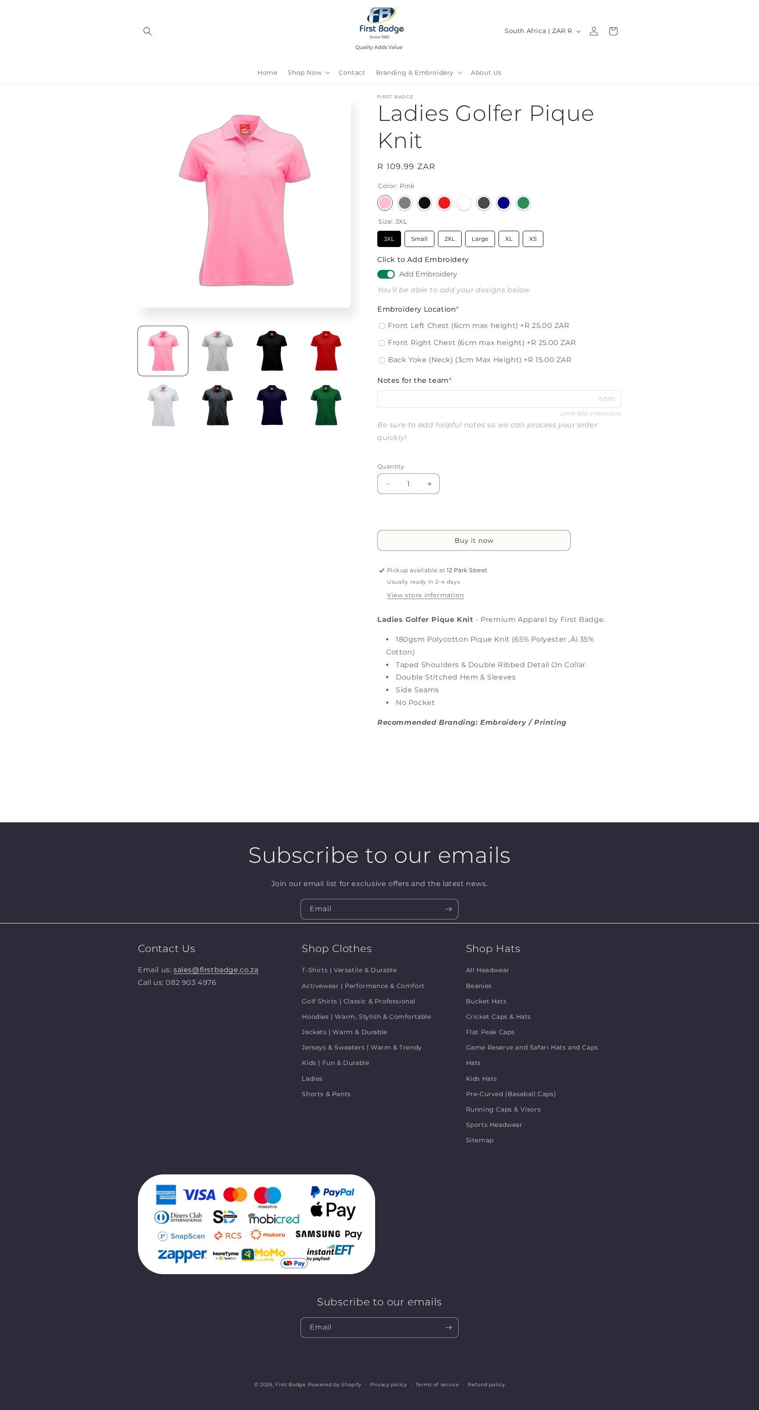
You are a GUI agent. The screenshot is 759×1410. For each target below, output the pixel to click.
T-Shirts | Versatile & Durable (349, 970)
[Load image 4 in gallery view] (326, 351)
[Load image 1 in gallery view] (163, 351)
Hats (473, 1063)
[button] (147, 31)
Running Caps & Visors (503, 1109)
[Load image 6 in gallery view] (217, 405)
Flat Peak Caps (490, 1032)
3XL (389, 236)
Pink (385, 203)
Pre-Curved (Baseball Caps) (511, 1093)
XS (533, 236)
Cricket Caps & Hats (498, 1016)
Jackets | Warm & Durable (344, 1032)
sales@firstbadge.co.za (215, 970)
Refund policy (486, 1384)
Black (424, 203)
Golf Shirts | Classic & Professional (359, 1001)
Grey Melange (404, 203)
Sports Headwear (494, 1125)
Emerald (523, 203)
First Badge (290, 1384)
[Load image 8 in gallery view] (326, 405)
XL (509, 236)
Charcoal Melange (484, 203)
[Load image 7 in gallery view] (272, 405)
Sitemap (480, 1140)
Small (419, 236)
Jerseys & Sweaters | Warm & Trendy (362, 1047)
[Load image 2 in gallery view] (217, 351)
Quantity (390, 466)
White (464, 203)
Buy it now (474, 540)
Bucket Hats (486, 1001)
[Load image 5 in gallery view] (163, 405)
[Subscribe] (448, 909)
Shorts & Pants (326, 1093)
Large (480, 236)
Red (444, 203)
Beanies (479, 985)
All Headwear (488, 970)
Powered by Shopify (335, 1384)
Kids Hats (481, 1078)
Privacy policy (388, 1384)
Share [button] (395, 749)
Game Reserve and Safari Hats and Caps (532, 1047)
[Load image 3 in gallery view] (272, 351)
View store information (425, 595)
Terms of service (437, 1384)
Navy (503, 203)
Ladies (312, 1078)
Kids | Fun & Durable (335, 1063)
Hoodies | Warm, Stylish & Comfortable (366, 1016)
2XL (450, 236)
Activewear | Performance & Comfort (363, 985)
